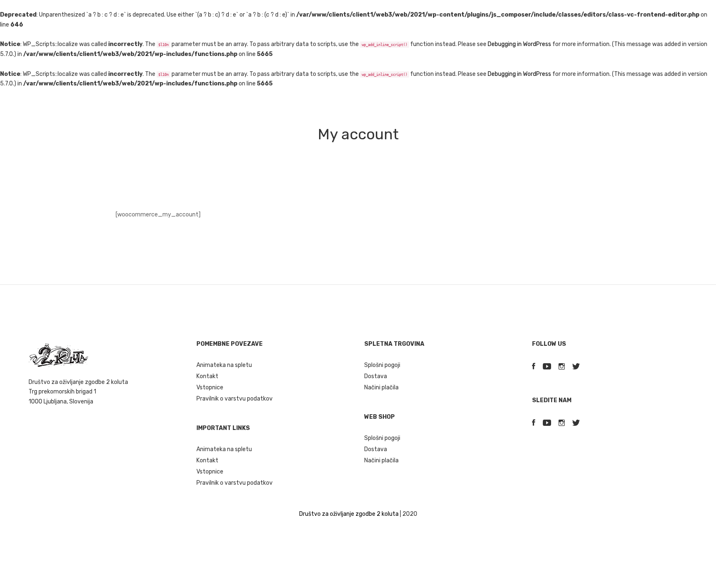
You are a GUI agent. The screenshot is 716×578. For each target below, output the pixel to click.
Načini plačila (381, 387)
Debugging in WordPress (519, 44)
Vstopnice (209, 387)
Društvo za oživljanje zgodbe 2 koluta (349, 513)
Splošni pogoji (382, 365)
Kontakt (207, 376)
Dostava (375, 376)
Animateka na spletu (224, 365)
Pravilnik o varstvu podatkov (234, 398)
